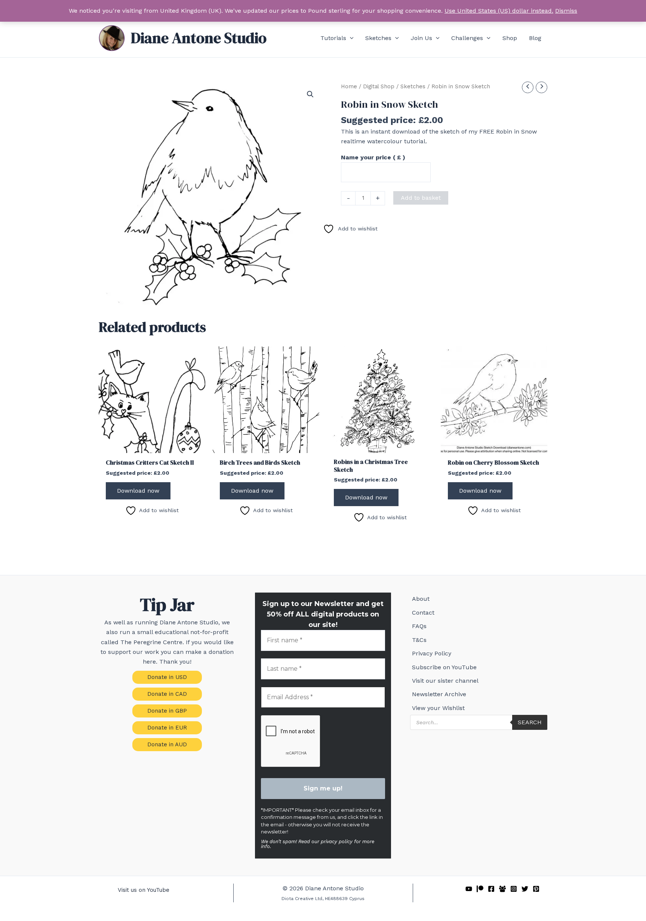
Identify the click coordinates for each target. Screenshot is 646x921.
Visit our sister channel (445, 680)
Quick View (152, 445)
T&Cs (419, 639)
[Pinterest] (536, 888)
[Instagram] (513, 888)
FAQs (419, 626)
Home (349, 86)
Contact (423, 612)
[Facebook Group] (502, 888)
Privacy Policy (431, 653)
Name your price (373, 157)
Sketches (412, 86)
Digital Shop (378, 86)
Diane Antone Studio (199, 38)
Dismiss (566, 10)
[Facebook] (491, 888)
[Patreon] (480, 888)
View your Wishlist (438, 708)
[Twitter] (525, 888)
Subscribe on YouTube (444, 667)
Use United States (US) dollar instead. (498, 10)
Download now (138, 490)
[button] (350, 38)
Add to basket (421, 197)
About (421, 598)
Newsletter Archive (439, 694)
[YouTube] (468, 888)
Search (530, 722)
